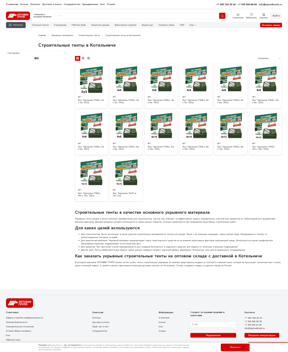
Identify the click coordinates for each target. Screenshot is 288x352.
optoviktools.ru (57, 345)
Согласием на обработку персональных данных (71, 347)
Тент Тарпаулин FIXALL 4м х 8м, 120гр (265, 101)
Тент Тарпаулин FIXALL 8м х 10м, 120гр (195, 148)
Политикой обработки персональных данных (153, 345)
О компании (12, 4)
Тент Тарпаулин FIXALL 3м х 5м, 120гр (126, 101)
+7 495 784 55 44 (226, 4)
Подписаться (213, 335)
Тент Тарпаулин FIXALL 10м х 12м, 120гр (89, 194)
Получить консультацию (262, 335)
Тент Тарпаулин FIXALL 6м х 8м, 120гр (126, 148)
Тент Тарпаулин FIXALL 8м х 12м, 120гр (230, 148)
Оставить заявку (271, 25)
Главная (42, 35)
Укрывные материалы (62, 35)
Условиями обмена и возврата (105, 347)
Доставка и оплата (52, 4)
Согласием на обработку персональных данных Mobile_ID (108, 345)
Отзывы (111, 4)
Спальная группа (40, 25)
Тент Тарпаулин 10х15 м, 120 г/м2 (125, 194)
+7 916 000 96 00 (253, 321)
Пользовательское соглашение (20, 326)
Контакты (35, 4)
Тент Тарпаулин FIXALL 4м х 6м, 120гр (230, 101)
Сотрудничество (72, 4)
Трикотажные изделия (125, 25)
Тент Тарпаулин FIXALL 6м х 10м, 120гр (161, 148)
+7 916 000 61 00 (252, 325)
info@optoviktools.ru (254, 328)
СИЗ (182, 25)
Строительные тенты (89, 35)
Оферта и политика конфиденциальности (24, 317)
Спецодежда (60, 25)
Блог (102, 4)
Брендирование (90, 4)
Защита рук (147, 25)
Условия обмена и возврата (18, 331)
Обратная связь (13, 340)
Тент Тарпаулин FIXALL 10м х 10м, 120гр (263, 148)
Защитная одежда (100, 25)
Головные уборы (166, 25)
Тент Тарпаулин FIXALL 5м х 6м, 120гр (91, 148)
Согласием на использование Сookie (135, 347)
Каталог (24, 4)
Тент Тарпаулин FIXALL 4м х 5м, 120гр (195, 101)
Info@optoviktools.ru (270, 4)
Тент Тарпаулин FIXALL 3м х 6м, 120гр (161, 101)
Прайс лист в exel (100, 326)
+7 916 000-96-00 (247, 4)
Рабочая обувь (79, 25)
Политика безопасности (16, 322)
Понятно (235, 347)
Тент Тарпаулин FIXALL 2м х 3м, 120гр (91, 101)
